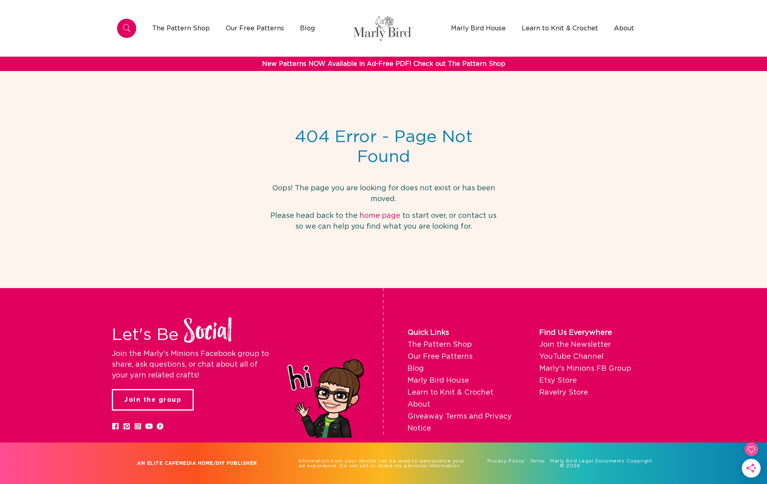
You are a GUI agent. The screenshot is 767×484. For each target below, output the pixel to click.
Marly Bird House (438, 380)
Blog (415, 368)
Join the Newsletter (575, 344)
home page (380, 215)
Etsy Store (558, 380)
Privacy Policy (506, 460)
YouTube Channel (571, 356)
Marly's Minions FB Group (585, 368)
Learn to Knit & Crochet (450, 392)
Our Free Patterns (440, 356)
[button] (115, 426)
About (418, 404)
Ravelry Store (563, 392)
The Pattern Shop (439, 344)
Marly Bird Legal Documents (587, 460)
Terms (537, 460)
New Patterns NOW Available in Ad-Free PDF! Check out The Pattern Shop (383, 64)
